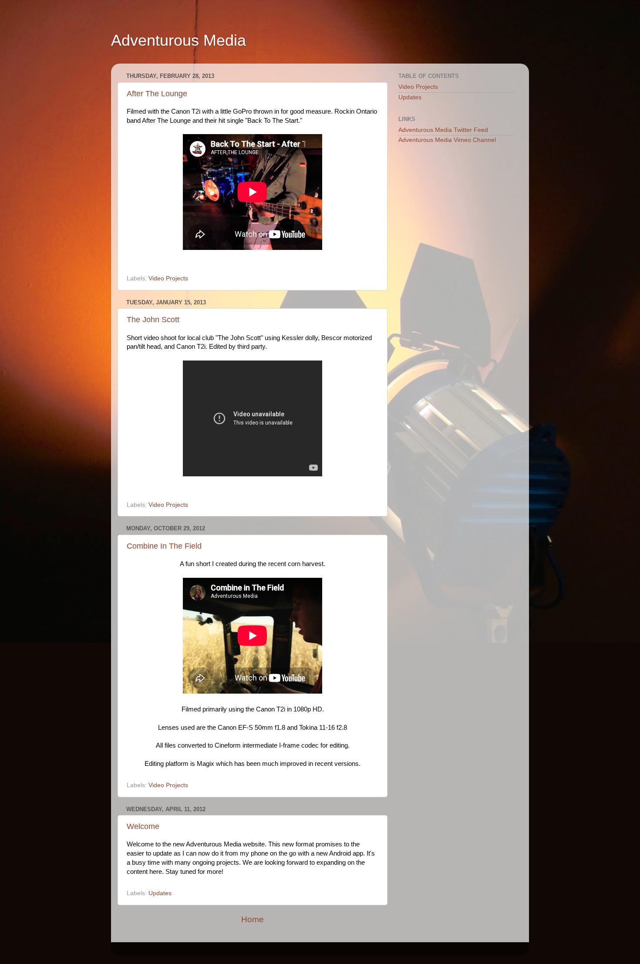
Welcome (143, 826)
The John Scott (153, 319)
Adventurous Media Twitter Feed (443, 130)
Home (252, 919)
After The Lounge (157, 93)
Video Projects (168, 278)
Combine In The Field (164, 546)
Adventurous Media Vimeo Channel (447, 140)
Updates (160, 893)
